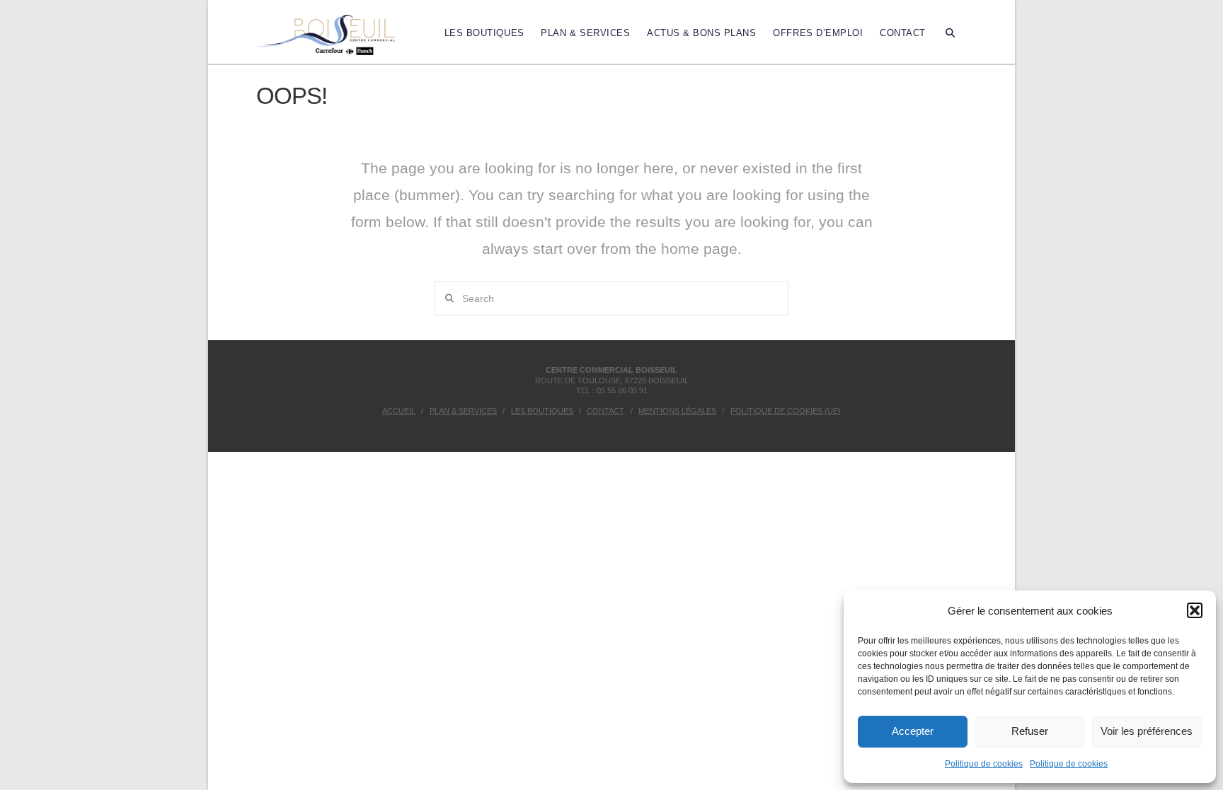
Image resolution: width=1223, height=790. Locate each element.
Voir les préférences (1147, 731)
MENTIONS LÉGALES (677, 411)
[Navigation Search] (950, 32)
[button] (1195, 610)
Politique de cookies (984, 764)
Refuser (1029, 731)
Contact (605, 411)
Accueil (398, 411)
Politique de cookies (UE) (785, 411)
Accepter (913, 731)
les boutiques (542, 411)
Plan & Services (463, 411)
